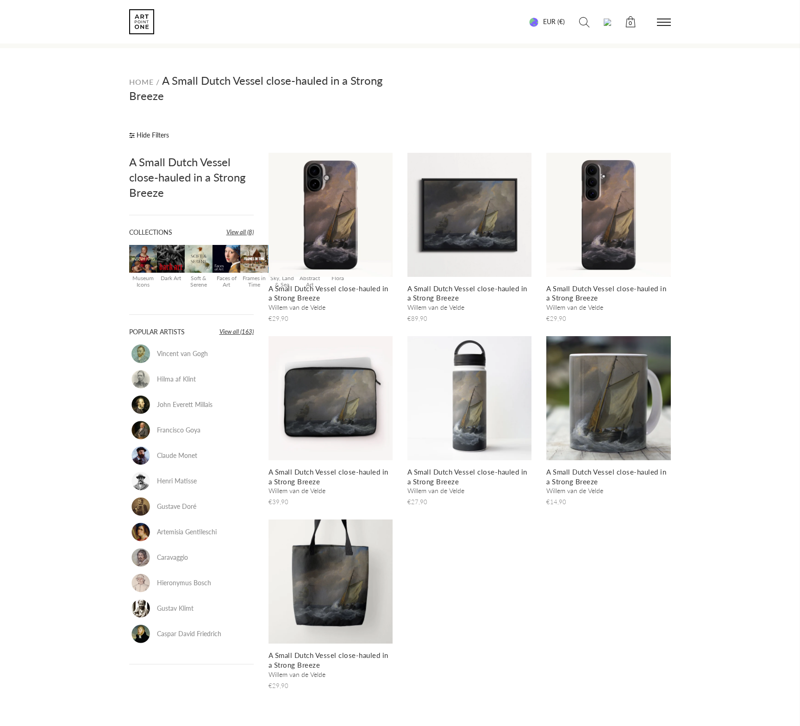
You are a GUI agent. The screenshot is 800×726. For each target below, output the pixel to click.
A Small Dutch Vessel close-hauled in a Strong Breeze (187, 177)
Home (142, 81)
